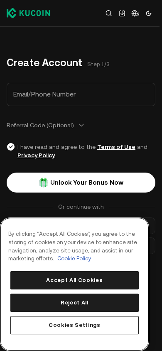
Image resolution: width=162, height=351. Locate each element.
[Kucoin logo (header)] (28, 13)
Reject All (74, 302)
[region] (74, 284)
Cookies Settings (75, 325)
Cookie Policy (74, 258)
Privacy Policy (36, 155)
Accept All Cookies (74, 280)
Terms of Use (116, 146)
